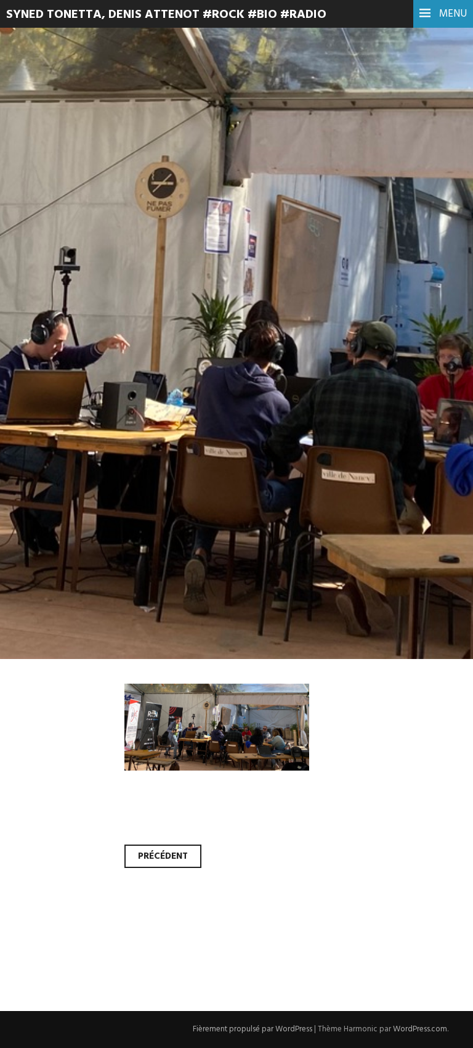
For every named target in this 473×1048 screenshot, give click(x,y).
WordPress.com (420, 1029)
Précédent (163, 856)
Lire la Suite (57, 303)
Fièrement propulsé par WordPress (252, 1029)
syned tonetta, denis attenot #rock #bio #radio (166, 15)
